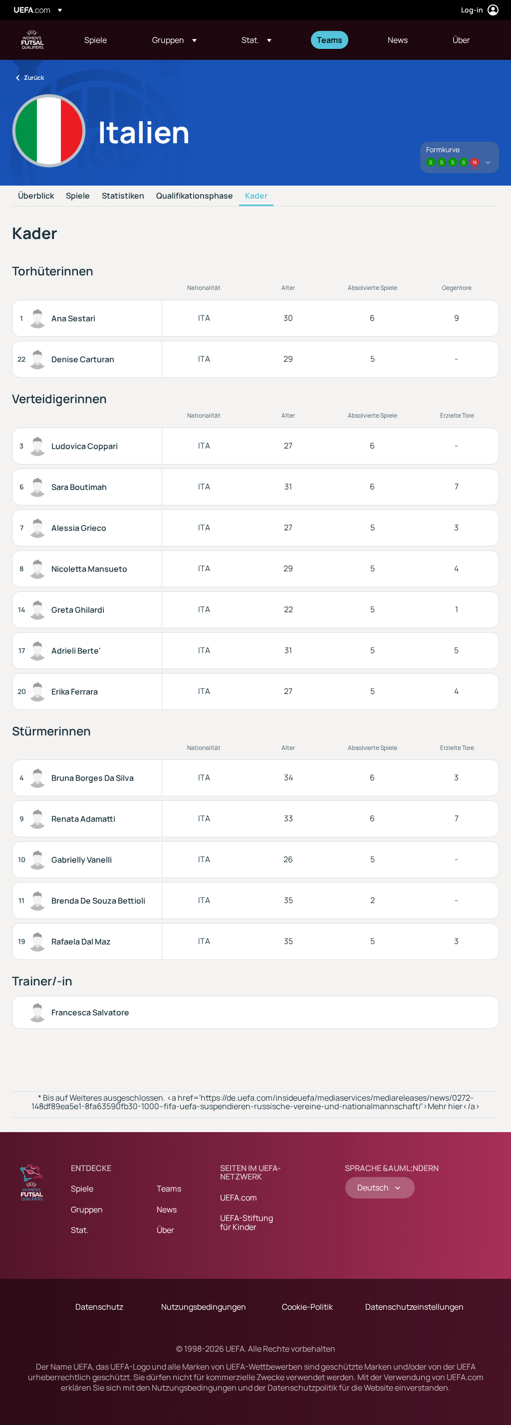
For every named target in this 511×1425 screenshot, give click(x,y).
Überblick (36, 196)
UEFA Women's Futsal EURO (33, 39)
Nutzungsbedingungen (203, 1306)
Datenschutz (99, 1306)
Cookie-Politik (307, 1306)
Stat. (79, 1229)
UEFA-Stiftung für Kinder (246, 1222)
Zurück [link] (34, 77)
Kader (256, 196)
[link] (95, 39)
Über (165, 1229)
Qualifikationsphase (194, 196)
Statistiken (123, 196)
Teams (169, 1188)
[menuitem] (106, 39)
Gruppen (87, 1209)
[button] (174, 39)
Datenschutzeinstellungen (414, 1306)
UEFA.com (238, 1197)
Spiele (78, 196)
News (167, 1209)
